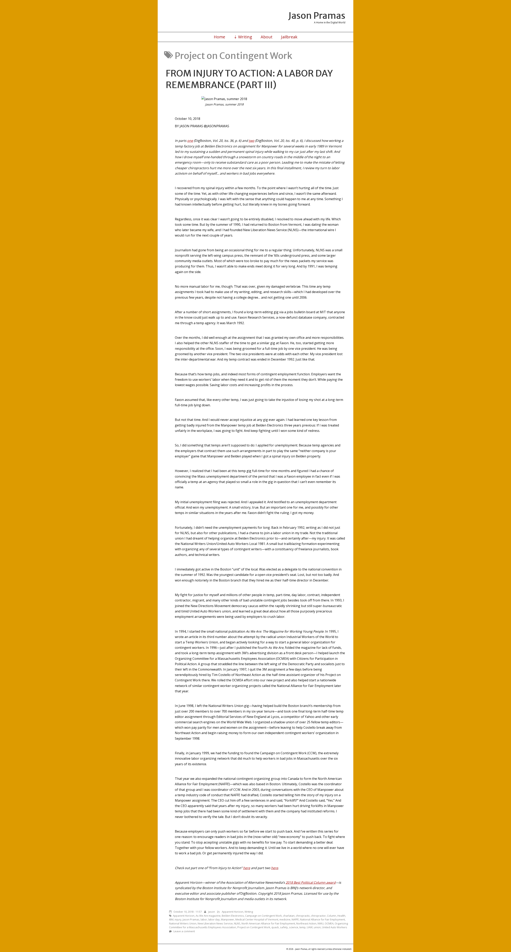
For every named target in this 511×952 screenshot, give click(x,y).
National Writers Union (182, 923)
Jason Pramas (316, 15)
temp (302, 927)
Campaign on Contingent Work (263, 915)
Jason (211, 911)
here (246, 868)
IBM (171, 919)
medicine (284, 919)
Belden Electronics (233, 915)
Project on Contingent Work (253, 927)
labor (204, 919)
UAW (310, 927)
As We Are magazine (208, 915)
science (293, 927)
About (266, 37)
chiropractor (318, 915)
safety (284, 927)
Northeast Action (306, 923)
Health (341, 915)
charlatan (289, 915)
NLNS (237, 923)
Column (331, 915)
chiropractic (303, 915)
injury (178, 919)
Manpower (227, 919)
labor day (214, 919)
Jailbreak (289, 37)
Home (219, 37)
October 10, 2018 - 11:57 (187, 911)
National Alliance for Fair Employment (322, 919)
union (317, 927)
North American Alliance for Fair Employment (268, 923)
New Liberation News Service (215, 923)
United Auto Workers (334, 927)
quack (275, 927)
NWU (321, 923)
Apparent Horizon (232, 911)
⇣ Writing (243, 37)
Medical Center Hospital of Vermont (256, 919)
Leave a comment (184, 931)
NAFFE (295, 919)
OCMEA (329, 923)
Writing (249, 911)
